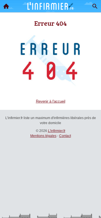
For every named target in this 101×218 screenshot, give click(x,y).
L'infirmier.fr (56, 131)
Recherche (95, 6)
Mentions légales (43, 136)
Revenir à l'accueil (50, 101)
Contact (65, 136)
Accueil (6, 6)
